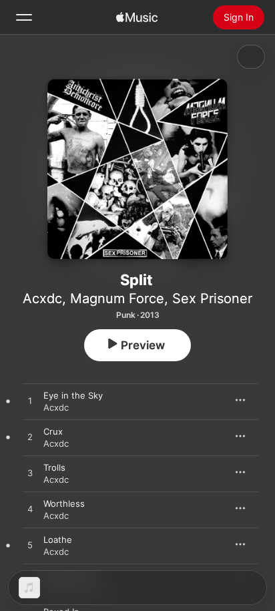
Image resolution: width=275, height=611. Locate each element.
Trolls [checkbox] (54, 467)
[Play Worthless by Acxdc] (30, 509)
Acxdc (42, 298)
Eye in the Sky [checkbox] (73, 395)
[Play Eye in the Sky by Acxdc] (30, 401)
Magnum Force (117, 298)
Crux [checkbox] (53, 431)
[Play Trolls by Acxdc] (30, 473)
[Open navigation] (24, 17)
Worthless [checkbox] (64, 503)
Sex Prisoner (212, 298)
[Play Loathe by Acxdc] (30, 546)
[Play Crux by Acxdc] (30, 437)
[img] (137, 17)
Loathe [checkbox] (57, 539)
